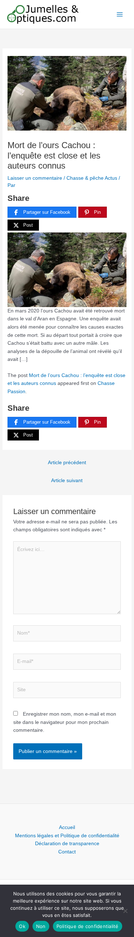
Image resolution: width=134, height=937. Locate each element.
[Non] (125, 910)
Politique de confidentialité (87, 926)
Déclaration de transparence (67, 843)
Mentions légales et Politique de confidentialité (67, 835)
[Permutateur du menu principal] (120, 14)
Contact (67, 851)
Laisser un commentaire (35, 178)
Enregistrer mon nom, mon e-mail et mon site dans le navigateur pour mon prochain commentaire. (64, 722)
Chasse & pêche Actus (91, 178)
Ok (22, 926)
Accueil (67, 827)
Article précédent (67, 462)
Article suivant (67, 480)
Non (41, 926)
